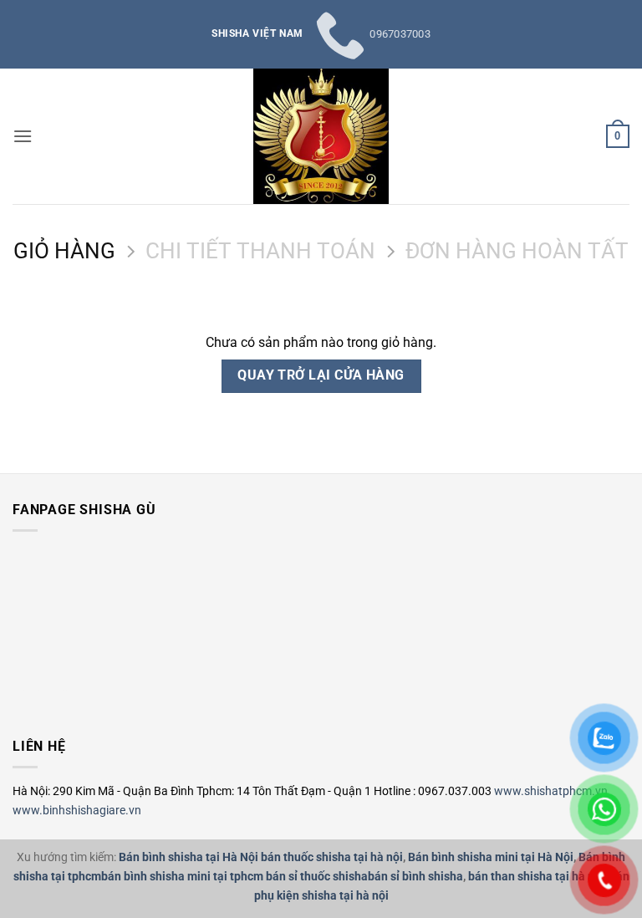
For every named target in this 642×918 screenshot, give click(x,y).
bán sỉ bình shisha (415, 877)
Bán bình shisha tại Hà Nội (188, 857)
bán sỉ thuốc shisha (317, 877)
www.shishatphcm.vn (551, 791)
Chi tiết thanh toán (260, 250)
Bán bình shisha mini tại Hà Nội (490, 857)
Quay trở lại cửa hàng (321, 375)
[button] (23, 135)
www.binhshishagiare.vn (77, 810)
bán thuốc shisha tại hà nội (332, 857)
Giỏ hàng (64, 250)
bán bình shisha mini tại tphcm (182, 877)
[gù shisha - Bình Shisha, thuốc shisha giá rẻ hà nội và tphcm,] (321, 136)
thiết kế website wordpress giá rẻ (46, 690)
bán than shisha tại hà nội (536, 877)
